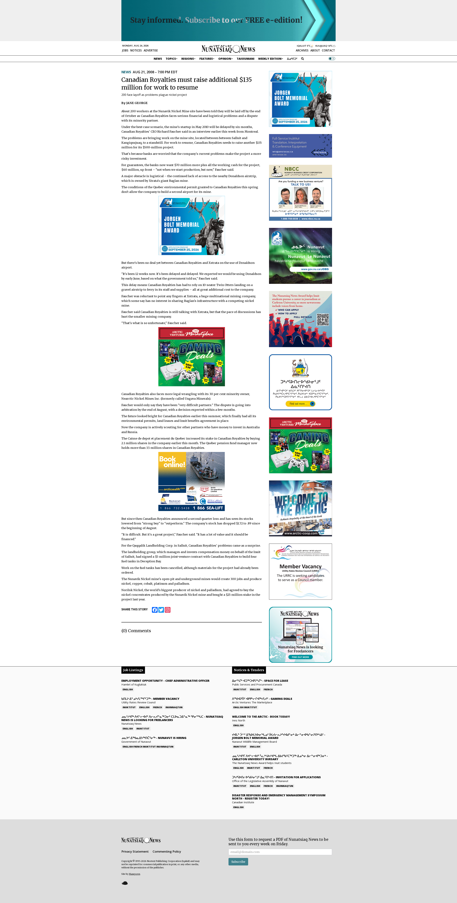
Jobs (125, 50)
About (315, 50)
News (158, 58)
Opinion (224, 58)
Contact (328, 50)
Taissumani (245, 58)
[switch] (332, 59)
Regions (187, 58)
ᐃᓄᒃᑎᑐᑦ (292, 58)
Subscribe (238, 861)
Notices (136, 50)
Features (206, 58)
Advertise (151, 50)
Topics (171, 58)
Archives (302, 50)
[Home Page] (228, 48)
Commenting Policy (167, 851)
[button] (124, 883)
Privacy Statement (135, 851)
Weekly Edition (270, 58)
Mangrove (134, 874)
